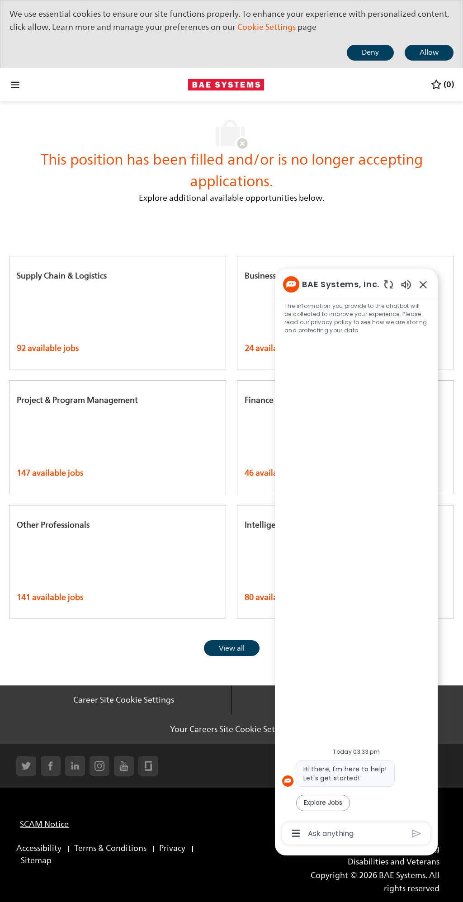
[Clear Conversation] (388, 284)
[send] (416, 833)
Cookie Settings (266, 27)
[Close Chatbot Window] (423, 284)
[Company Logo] (226, 84)
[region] (356, 558)
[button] (232, 648)
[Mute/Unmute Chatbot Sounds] (406, 284)
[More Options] (296, 833)
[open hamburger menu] (15, 84)
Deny (370, 52)
